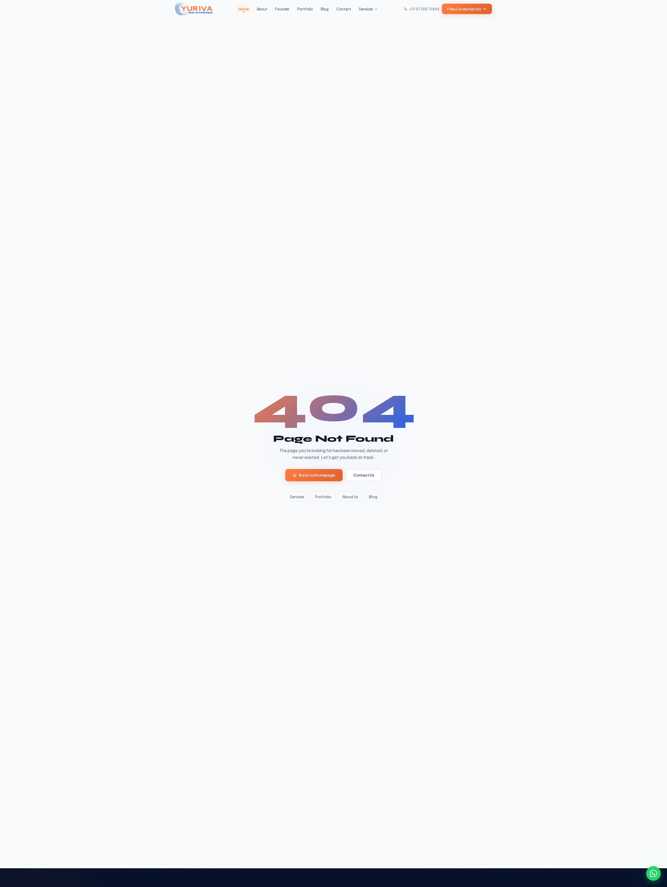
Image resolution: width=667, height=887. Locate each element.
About (262, 9)
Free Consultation (464, 9)
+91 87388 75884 (424, 9)
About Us (350, 496)
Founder (282, 9)
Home (243, 9)
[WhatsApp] (653, 873)
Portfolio (305, 9)
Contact (343, 9)
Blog (325, 9)
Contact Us (363, 475)
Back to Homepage (317, 475)
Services (366, 9)
